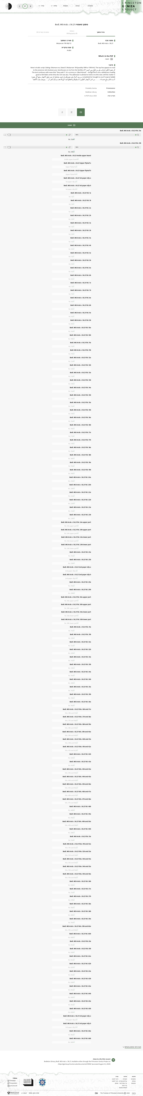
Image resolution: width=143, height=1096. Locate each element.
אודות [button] (55, 6)
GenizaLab (12, 1080)
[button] (132, 7)
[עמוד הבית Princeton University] (13, 1093)
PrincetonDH (13, 1083)
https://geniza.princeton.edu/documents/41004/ (74, 1064)
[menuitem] (93, 7)
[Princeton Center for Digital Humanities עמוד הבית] (26, 1082)
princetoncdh (13, 1086)
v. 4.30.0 (24, 1093)
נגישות (134, 1093)
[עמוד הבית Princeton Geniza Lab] (41, 1082)
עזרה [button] (42, 6)
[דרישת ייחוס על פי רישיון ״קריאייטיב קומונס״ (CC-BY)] (96, 1093)
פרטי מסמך (100, 32)
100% (77, 135)
